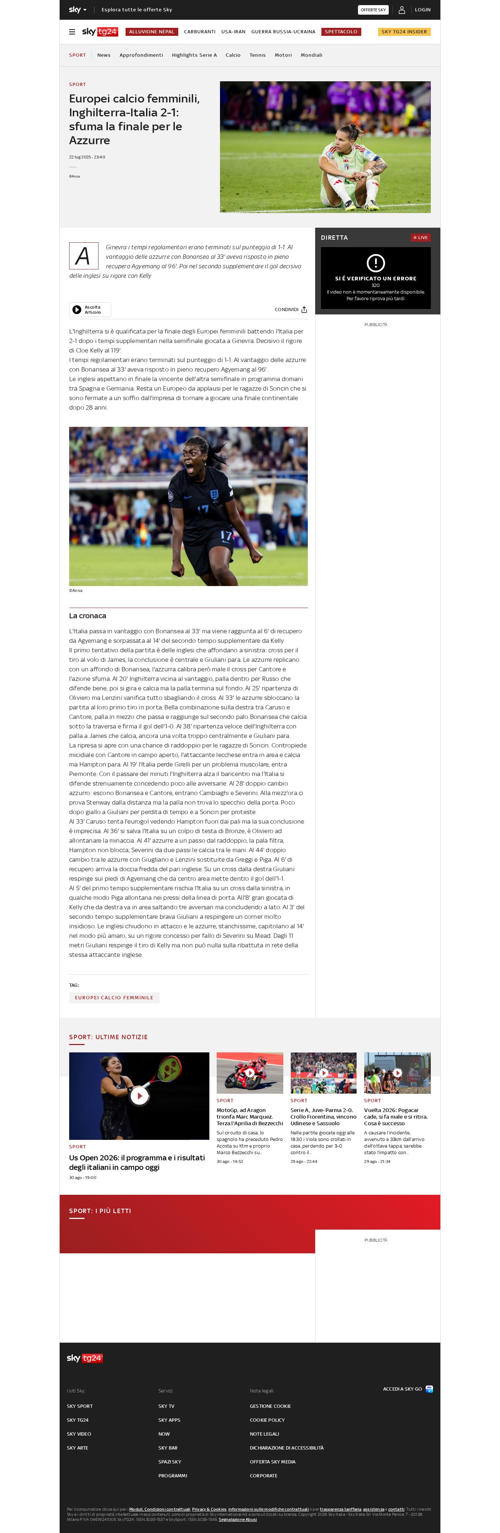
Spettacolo (341, 31)
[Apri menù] (72, 32)
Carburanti (200, 31)
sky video (79, 1434)
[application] (90, 309)
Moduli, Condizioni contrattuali (159, 1509)
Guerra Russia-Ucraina (283, 31)
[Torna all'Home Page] (100, 32)
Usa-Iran (233, 31)
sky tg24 (78, 1420)
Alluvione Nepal (152, 31)
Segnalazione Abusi (238, 1519)
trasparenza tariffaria (340, 1509)
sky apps (169, 1420)
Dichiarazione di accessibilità (287, 1448)
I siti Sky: (76, 1391)
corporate (263, 1475)
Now (164, 1434)
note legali (264, 1434)
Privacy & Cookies (209, 1509)
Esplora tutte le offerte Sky (137, 9)
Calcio (233, 55)
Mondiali (311, 55)
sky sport (80, 1406)
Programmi (172, 1475)
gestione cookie (270, 1406)
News (104, 55)
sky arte (78, 1448)
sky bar (168, 1448)
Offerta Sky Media (272, 1462)
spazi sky (169, 1462)
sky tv (166, 1406)
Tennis (258, 55)
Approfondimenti (141, 55)
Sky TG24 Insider (404, 31)
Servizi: (166, 1391)
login (423, 9)
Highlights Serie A (194, 55)
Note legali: (262, 1391)
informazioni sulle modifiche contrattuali (268, 1509)
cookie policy (267, 1420)
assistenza (373, 1509)
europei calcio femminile (114, 997)
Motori (283, 55)
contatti (396, 1509)
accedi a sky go (402, 1389)
